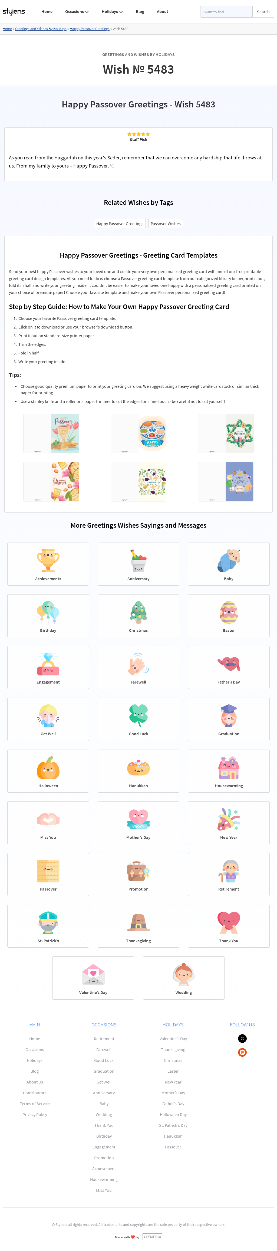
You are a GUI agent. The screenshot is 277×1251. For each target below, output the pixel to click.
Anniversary (104, 1092)
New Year (173, 1082)
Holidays (34, 1060)
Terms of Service (35, 1103)
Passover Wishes (166, 223)
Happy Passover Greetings (90, 28)
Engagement (104, 1147)
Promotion (104, 1157)
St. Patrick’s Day (173, 1125)
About (162, 11)
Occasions (34, 1049)
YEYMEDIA (152, 1236)
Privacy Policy (34, 1114)
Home (46, 11)
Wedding (104, 1114)
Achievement (104, 1168)
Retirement (104, 1038)
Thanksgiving (173, 1049)
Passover (173, 1147)
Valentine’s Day (173, 1038)
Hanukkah (173, 1136)
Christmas (173, 1060)
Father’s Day (173, 1103)
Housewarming (104, 1179)
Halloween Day (173, 1114)
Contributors (35, 1092)
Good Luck (104, 1060)
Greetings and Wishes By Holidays (41, 28)
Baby (104, 1103)
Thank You (104, 1125)
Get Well (104, 1082)
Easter (173, 1071)
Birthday (104, 1136)
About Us (35, 1082)
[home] (14, 12)
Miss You (104, 1190)
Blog (140, 11)
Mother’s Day (173, 1092)
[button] (77, 11)
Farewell (103, 1049)
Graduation (104, 1071)
